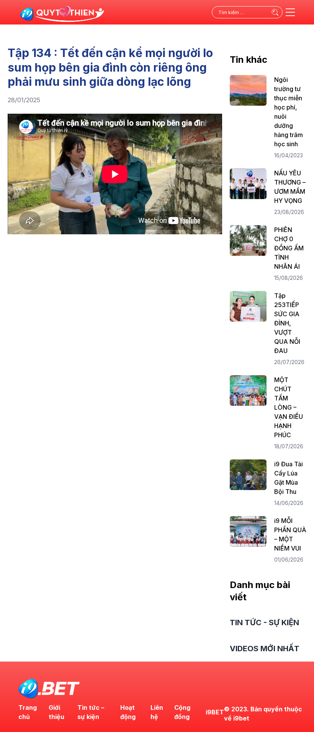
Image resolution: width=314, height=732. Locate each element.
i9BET (215, 712)
